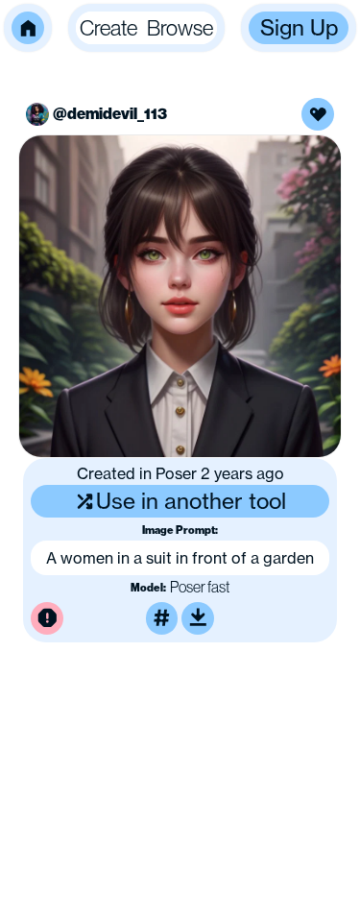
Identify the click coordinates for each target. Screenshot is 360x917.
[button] (28, 28)
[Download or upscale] (197, 618)
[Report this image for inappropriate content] (47, 618)
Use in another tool (191, 501)
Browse (180, 27)
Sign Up (299, 27)
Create (108, 27)
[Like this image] (317, 114)
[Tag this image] (162, 618)
